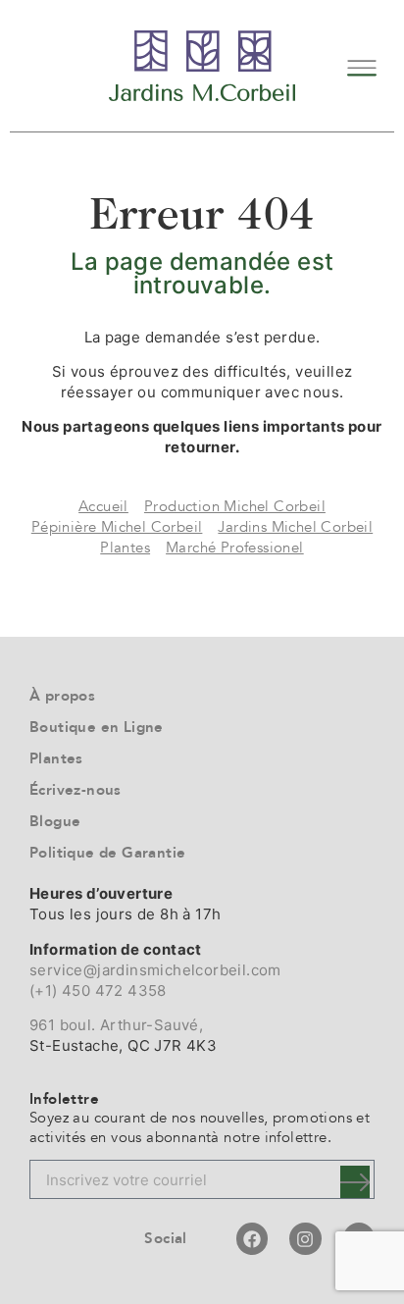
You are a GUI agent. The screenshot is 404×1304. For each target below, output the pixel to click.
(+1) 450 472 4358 (98, 990)
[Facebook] (252, 1238)
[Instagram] (305, 1238)
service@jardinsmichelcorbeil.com (155, 970)
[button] (362, 65)
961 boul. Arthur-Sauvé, (116, 1025)
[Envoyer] (355, 1182)
